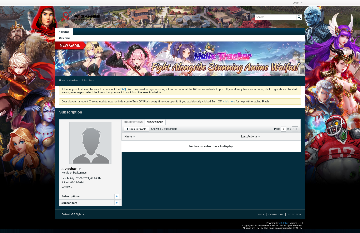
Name (128, 136)
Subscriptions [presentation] (133, 122)
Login (296, 2)
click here (229, 101)
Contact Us (276, 214)
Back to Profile (137, 129)
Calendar (64, 38)
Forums (64, 31)
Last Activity (249, 136)
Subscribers (69, 202)
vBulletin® (284, 223)
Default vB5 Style (72, 214)
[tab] (133, 122)
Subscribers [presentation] (155, 122)
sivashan (73, 80)
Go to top (294, 214)
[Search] (299, 17)
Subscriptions (70, 196)
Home (62, 80)
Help (261, 214)
